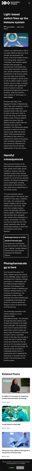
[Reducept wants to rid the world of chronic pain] (16, 246)
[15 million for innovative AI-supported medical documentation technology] (16, 385)
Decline (20, 467)
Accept (12, 467)
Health (6, 29)
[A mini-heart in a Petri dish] (16, 414)
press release (8, 97)
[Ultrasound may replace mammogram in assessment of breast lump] (16, 440)
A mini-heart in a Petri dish (11, 424)
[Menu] (29, 3)
